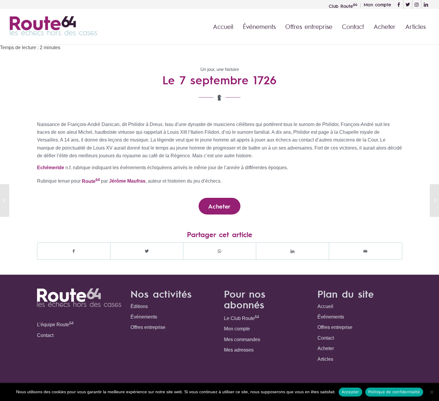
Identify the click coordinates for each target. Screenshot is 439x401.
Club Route (343, 5)
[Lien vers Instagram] (416, 4)
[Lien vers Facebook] (399, 4)
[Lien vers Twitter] (407, 4)
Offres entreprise (148, 327)
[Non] (432, 392)
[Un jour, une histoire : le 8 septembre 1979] (434, 200)
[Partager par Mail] (365, 251)
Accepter (350, 391)
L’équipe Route (55, 324)
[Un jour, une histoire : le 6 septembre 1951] (4, 200)
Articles (325, 359)
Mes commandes (242, 339)
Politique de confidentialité (394, 391)
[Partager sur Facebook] (73, 251)
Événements (144, 316)
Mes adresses (239, 349)
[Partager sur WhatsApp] (219, 251)
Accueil (325, 306)
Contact (45, 335)
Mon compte (237, 328)
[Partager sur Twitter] (146, 251)
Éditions (139, 306)
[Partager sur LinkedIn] (292, 251)
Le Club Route (241, 318)
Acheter (325, 348)
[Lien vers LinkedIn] (425, 4)
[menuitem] (343, 5)
